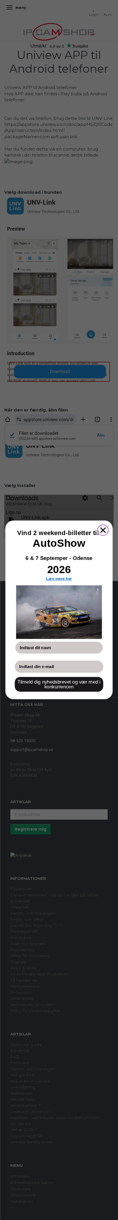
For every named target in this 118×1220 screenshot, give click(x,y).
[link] (59, 612)
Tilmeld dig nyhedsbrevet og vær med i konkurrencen (58, 685)
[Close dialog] (103, 530)
